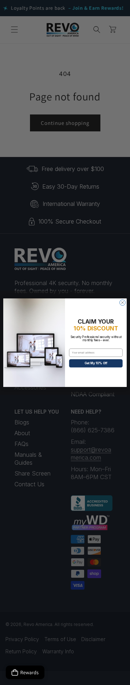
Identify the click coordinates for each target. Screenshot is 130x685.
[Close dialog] (122, 302)
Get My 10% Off (95, 363)
